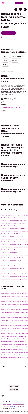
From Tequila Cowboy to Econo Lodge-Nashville (14, 279)
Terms (4, 404)
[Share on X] (16, 9)
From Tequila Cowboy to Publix (9, 252)
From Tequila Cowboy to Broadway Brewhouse (13, 265)
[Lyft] (3, 3)
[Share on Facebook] (20, 9)
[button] (26, 3)
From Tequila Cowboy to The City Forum (12, 236)
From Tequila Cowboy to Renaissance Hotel (12, 268)
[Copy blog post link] (25, 9)
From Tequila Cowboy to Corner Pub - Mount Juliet (14, 271)
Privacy (9, 404)
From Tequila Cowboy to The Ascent (10, 226)
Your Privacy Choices (8, 406)
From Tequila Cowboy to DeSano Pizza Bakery (13, 223)
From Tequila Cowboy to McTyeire (10, 250)
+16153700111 (8, 103)
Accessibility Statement (18, 404)
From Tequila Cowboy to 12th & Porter (11, 260)
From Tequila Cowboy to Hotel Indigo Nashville (13, 218)
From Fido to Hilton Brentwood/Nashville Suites (14, 349)
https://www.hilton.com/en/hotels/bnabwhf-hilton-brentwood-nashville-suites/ (13, 106)
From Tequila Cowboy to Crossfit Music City (12, 257)
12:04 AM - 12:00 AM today (9, 98)
